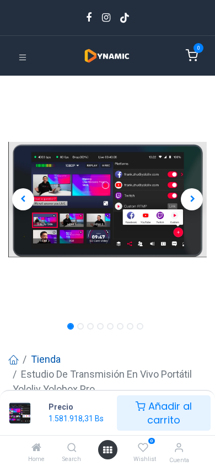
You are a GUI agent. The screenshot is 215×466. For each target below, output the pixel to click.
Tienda (46, 359)
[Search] (72, 447)
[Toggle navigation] (22, 56)
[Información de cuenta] (179, 447)
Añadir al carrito (169, 413)
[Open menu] (107, 449)
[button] (23, 199)
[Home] (36, 447)
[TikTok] (124, 17)
